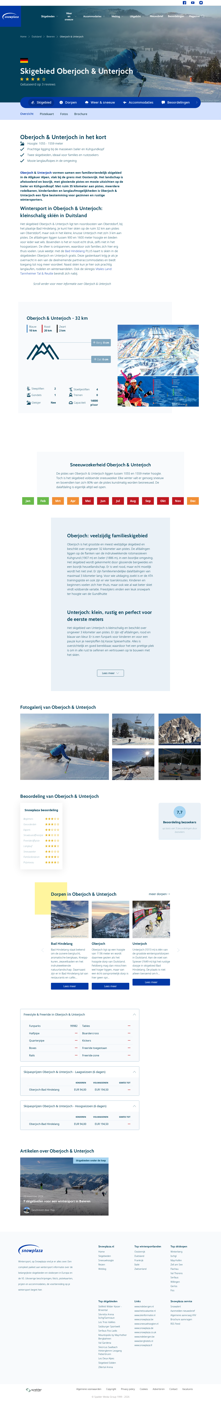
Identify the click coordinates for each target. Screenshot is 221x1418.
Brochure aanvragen (181, 1319)
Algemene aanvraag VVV (183, 1315)
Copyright (111, 1389)
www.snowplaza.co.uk (145, 1332)
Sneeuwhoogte (106, 1260)
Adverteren (159, 1389)
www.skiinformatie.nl (144, 1315)
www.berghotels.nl (143, 1341)
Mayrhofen (176, 1260)
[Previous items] (197, 102)
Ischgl (174, 1256)
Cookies (144, 1389)
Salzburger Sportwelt (109, 1326)
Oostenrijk (139, 1251)
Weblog (115, 16)
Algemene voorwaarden (88, 1389)
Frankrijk (138, 1260)
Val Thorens (177, 1273)
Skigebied (44, 102)
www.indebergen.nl (144, 1306)
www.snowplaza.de (143, 1328)
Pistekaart (47, 114)
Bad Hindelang (75, 251)
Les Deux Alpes (106, 1358)
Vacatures (187, 1389)
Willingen (175, 1281)
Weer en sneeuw (69, 16)
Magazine (194, 16)
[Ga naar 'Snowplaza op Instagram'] (201, 3)
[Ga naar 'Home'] (10, 16)
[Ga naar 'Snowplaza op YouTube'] (192, 3)
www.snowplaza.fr (143, 1345)
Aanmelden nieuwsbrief (183, 1310)
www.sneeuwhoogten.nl (146, 1323)
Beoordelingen (176, 16)
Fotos (64, 114)
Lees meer (108, 673)
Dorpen (71, 102)
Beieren (51, 36)
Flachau (174, 1268)
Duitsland (36, 36)
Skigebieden (48, 16)
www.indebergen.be (144, 1336)
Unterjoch (44, 173)
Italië (136, 1264)
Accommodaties (92, 16)
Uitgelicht (135, 16)
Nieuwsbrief (156, 16)
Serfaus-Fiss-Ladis (107, 1330)
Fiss (172, 1290)
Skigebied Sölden (107, 1362)
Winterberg (176, 1251)
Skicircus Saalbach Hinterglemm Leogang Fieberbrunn (110, 1351)
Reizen (101, 1264)
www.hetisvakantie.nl (145, 1310)
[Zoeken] (202, 16)
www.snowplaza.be (143, 1319)
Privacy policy (128, 1389)
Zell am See (177, 1264)
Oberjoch (26, 173)
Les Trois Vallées (106, 1322)
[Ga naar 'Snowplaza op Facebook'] (184, 3)
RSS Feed (175, 1323)
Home (23, 36)
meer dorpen (158, 894)
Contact (173, 1389)
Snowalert (176, 1306)
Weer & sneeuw (103, 102)
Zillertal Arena (105, 1367)
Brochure (80, 114)
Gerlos (174, 1286)
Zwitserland (140, 1268)
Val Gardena (104, 1342)
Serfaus (174, 1277)
